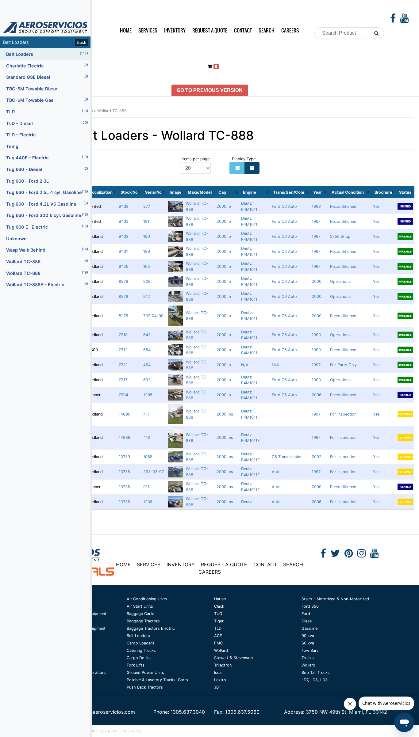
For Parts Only (343, 365)
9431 (123, 251)
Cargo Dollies (139, 657)
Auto (276, 471)
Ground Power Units (145, 672)
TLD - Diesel (47, 123)
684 (147, 350)
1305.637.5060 (242, 712)
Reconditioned (343, 206)
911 (146, 486)
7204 (123, 395)
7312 (123, 350)
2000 (316, 281)
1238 (147, 502)
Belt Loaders (47, 54)
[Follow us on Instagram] (361, 555)
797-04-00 (153, 315)
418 (146, 437)
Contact (243, 30)
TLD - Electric (21, 134)
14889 (124, 437)
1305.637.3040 (188, 712)
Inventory (175, 30)
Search (267, 30)
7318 (123, 334)
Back (81, 42)
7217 (123, 380)
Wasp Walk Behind (47, 250)
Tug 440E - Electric (47, 157)
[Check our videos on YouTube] (404, 20)
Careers (290, 30)
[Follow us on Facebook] (393, 20)
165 (146, 266)
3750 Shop (340, 236)
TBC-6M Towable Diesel (32, 88)
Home (126, 30)
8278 (123, 296)
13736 (124, 486)
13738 (124, 471)
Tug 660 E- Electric (47, 227)
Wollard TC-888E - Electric (47, 284)
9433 (124, 221)
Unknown (16, 238)
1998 (316, 206)
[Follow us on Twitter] (335, 555)
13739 (124, 456)
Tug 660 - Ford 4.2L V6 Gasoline (47, 204)
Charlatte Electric (47, 65)
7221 (123, 365)
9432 (124, 236)
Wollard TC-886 (47, 261)
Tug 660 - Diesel (47, 169)
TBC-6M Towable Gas (47, 100)
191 (146, 221)
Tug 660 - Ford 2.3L (27, 181)
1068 (147, 456)
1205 (147, 395)
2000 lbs (225, 414)
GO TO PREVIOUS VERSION (210, 90)
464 (147, 365)
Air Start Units (140, 606)
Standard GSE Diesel (47, 77)
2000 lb (224, 206)
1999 (316, 334)
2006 (316, 395)
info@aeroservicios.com (107, 712)
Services (147, 30)
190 (146, 236)
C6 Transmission (287, 456)
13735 (124, 502)
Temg (12, 146)
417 (146, 414)
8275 (123, 315)
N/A (244, 365)
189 (146, 251)
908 (147, 281)
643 (147, 334)
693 (147, 380)
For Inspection (343, 414)
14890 (124, 414)
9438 (124, 206)
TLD (47, 111)
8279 (123, 281)
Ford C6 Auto (284, 206)
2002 (316, 456)
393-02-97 (153, 471)
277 (146, 206)
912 (146, 296)
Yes (376, 206)
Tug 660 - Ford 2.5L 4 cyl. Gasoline (47, 192)
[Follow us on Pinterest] (348, 555)
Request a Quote (209, 30)
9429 (124, 266)
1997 (316, 221)
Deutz (246, 502)
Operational (341, 281)
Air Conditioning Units (147, 599)
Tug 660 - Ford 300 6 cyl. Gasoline (47, 215)
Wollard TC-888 (112, 110)
